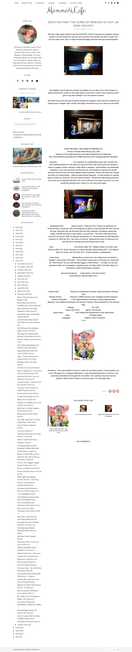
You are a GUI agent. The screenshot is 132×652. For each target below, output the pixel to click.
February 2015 (23, 294)
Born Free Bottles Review (27, 565)
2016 (17, 258)
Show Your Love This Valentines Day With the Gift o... (28, 511)
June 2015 (21, 282)
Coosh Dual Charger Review (28, 396)
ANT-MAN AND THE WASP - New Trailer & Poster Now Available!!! (31, 205)
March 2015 (21, 291)
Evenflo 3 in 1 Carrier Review (28, 368)
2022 (17, 239)
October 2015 (22, 270)
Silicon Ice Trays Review (26, 399)
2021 (17, 242)
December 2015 (23, 264)
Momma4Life (66, 10)
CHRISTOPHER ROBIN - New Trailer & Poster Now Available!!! (31, 188)
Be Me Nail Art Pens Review (28, 393)
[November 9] (22, 108)
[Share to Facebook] (110, 391)
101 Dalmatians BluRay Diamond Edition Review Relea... (27, 530)
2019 (17, 249)
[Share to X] (113, 391)
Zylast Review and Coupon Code (31, 180)
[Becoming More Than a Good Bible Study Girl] (15, 108)
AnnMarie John (35, 649)
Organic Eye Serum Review (28, 556)
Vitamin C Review (24, 443)
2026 (17, 227)
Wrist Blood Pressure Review (28, 622)
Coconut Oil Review (25, 431)
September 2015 (23, 273)
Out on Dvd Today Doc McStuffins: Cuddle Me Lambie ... (29, 604)
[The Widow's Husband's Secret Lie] (26, 102)
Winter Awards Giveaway (27, 440)
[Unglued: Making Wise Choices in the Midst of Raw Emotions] (30, 102)
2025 (17, 230)
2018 (17, 252)
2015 (17, 261)
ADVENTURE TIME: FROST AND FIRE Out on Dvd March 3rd (28, 322)
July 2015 (20, 279)
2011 (17, 637)
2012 (17, 634)
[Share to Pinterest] (117, 391)
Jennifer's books (27, 93)
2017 (17, 255)
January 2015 (22, 625)
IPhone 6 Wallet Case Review (28, 468)
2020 (17, 245)
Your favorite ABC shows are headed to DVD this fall (31, 196)
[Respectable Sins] (15, 102)
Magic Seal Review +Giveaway (28, 553)
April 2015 (21, 288)
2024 (17, 233)
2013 (17, 631)
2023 (17, 236)
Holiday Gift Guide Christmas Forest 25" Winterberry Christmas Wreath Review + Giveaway (31, 213)
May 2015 (21, 285)
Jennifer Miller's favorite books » (30, 112)
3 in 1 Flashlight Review (26, 494)
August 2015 (22, 276)
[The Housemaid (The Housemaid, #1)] (22, 102)
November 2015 (23, 267)
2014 (17, 628)
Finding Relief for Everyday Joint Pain (27, 166)
